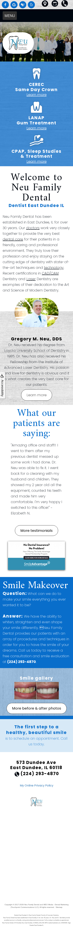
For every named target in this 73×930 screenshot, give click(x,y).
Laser (31, 278)
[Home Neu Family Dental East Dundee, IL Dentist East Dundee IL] (36, 43)
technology (53, 267)
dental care (13, 239)
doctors (33, 227)
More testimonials (36, 530)
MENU (10, 15)
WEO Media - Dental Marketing (56, 905)
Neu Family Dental (31, 905)
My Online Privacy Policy (36, 785)
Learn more (37, 94)
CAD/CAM (50, 273)
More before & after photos (36, 708)
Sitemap (59, 907)
